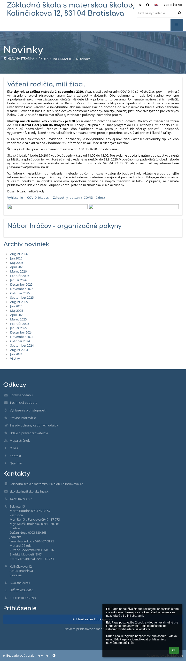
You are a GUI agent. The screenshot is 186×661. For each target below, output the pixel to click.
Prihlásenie (173, 5)
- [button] (141, 5)
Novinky (83, 59)
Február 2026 (19, 276)
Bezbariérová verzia (20, 655)
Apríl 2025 (17, 315)
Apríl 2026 (17, 267)
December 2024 (21, 332)
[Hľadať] (179, 13)
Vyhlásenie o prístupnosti (28, 410)
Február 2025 (19, 323)
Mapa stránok (20, 440)
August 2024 (19, 350)
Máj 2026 (16, 262)
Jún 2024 (16, 354)
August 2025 (19, 302)
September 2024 (22, 345)
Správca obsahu (21, 395)
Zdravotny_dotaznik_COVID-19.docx (79, 197)
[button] (148, 4)
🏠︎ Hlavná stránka (18, 58)
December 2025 (21, 284)
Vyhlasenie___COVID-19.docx (28, 197)
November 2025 (21, 289)
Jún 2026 (16, 258)
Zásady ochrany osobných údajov (34, 425)
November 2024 (21, 336)
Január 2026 (18, 280)
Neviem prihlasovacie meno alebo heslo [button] (93, 629)
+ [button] (134, 5)
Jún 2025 (16, 306)
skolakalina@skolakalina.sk (29, 491)
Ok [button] (174, 650)
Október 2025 (20, 293)
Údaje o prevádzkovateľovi (29, 433)
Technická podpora (23, 402)
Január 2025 (18, 328)
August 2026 (19, 254)
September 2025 (22, 297)
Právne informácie (23, 418)
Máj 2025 (16, 310)
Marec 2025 (18, 319)
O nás (14, 448)
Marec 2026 (18, 271)
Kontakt (15, 456)
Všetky (15, 358)
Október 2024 (20, 341)
